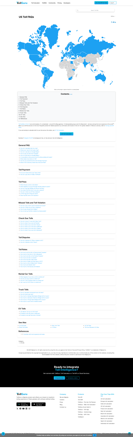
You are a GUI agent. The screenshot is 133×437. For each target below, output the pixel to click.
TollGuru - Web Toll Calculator (86, 404)
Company (63, 394)
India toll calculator (106, 404)
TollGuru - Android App (84, 412)
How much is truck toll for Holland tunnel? (31, 301)
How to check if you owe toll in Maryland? (31, 230)
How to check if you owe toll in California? (31, 226)
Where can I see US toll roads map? (29, 150)
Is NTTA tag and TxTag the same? (29, 193)
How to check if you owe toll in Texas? (30, 224)
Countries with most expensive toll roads (34, 334)
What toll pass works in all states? (29, 184)
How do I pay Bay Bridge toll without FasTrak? (32, 188)
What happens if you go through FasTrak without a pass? (35, 186)
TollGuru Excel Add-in (84, 407)
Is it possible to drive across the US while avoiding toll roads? (36, 157)
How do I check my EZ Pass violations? (30, 207)
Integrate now (59, 378)
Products (81, 394)
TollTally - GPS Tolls (84, 414)
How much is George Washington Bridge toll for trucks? (34, 296)
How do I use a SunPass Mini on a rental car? (31, 280)
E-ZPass (54, 327)
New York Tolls (56, 325)
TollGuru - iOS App (83, 409)
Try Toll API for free (101, 3)
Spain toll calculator (106, 421)
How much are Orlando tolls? (27, 264)
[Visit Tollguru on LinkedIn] (26, 409)
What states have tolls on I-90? (28, 159)
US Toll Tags (88, 325)
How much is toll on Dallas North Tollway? (31, 263)
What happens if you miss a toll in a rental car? (32, 277)
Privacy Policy (81, 350)
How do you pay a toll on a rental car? (30, 278)
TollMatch (81, 417)
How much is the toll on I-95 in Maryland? (31, 254)
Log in (112, 3)
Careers (62, 399)
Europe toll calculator (107, 401)
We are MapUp (64, 397)
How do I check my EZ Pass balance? (30, 192)
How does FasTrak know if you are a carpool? (32, 190)
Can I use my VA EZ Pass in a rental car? (30, 282)
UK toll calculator (106, 406)
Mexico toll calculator (107, 418)
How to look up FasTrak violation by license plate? (33, 211)
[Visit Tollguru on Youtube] (23, 409)
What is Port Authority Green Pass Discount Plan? (33, 162)
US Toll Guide (22, 325)
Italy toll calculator (106, 411)
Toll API (80, 397)
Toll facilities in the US (24, 124)
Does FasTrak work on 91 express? (29, 195)
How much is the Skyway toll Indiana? (30, 266)
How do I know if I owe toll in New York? (30, 221)
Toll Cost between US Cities (92, 327)
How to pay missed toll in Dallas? (28, 209)
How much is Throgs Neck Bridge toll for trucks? (33, 299)
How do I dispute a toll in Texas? (28, 242)
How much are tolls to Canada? (28, 257)
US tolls (22, 342)
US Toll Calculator (59, 130)
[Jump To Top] (3, 434)
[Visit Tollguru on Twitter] (17, 409)
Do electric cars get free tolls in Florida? (30, 315)
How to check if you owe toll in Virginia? (30, 228)
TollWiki (44, 3)
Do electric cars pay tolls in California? (30, 313)
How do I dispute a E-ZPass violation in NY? (31, 240)
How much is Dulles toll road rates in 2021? (31, 261)
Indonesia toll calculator (108, 423)
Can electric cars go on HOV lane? (29, 311)
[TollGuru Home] (21, 3)
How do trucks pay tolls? (26, 294)
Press (61, 402)
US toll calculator (106, 399)
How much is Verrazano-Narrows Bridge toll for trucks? (34, 297)
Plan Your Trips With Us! (107, 395)
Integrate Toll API (28, 138)
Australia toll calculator (107, 416)
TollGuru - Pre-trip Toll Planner (87, 402)
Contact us (63, 407)
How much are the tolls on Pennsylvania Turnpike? (33, 252)
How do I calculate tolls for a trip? (29, 148)
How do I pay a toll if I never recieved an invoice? (32, 205)
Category (21, 341)
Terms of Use (71, 350)
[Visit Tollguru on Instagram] (29, 409)
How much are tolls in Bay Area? (28, 259)
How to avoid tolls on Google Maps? (29, 155)
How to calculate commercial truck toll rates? (32, 292)
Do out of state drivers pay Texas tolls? (30, 172)
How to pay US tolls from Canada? (29, 153)
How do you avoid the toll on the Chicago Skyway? (33, 160)
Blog (61, 404)
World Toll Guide (23, 327)
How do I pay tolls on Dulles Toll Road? (30, 174)
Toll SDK (80, 399)
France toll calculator (107, 408)
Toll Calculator (35, 3)
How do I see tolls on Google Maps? (29, 151)
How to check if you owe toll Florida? (29, 223)
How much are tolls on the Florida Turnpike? (31, 256)
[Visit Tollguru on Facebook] (20, 409)
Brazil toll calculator (106, 413)
